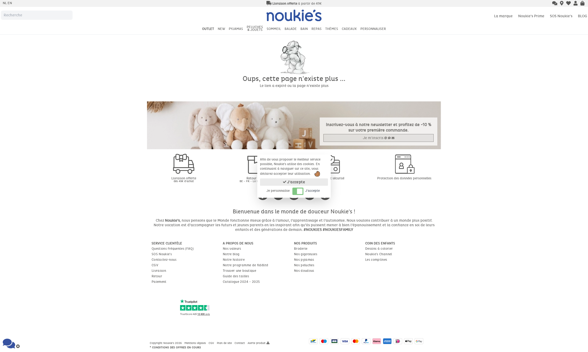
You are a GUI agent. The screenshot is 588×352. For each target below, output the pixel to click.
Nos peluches (304, 265)
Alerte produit (257, 343)
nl (5, 3)
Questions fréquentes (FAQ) (173, 249)
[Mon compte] (576, 3)
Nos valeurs (232, 249)
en (10, 3)
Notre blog (231, 254)
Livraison (159, 271)
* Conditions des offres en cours (175, 347)
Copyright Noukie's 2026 (166, 343)
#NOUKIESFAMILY (338, 229)
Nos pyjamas (304, 260)
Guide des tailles (236, 276)
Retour (157, 276)
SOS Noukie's (561, 16)
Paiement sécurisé (330, 178)
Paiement (159, 282)
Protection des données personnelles (404, 178)
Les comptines (376, 260)
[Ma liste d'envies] (568, 3)
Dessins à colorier (379, 249)
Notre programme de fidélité (245, 265)
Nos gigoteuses (305, 254)
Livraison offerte (183, 179)
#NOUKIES (313, 229)
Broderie (301, 249)
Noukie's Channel (378, 254)
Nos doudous (304, 271)
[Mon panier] (582, 3)
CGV (155, 265)
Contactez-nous (164, 260)
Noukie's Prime (531, 16)
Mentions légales (195, 343)
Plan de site (225, 343)
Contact (240, 343)
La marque (503, 16)
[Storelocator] (561, 3)
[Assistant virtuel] (554, 3)
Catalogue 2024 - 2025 (241, 282)
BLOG (582, 16)
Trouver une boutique (239, 271)
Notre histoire (234, 260)
